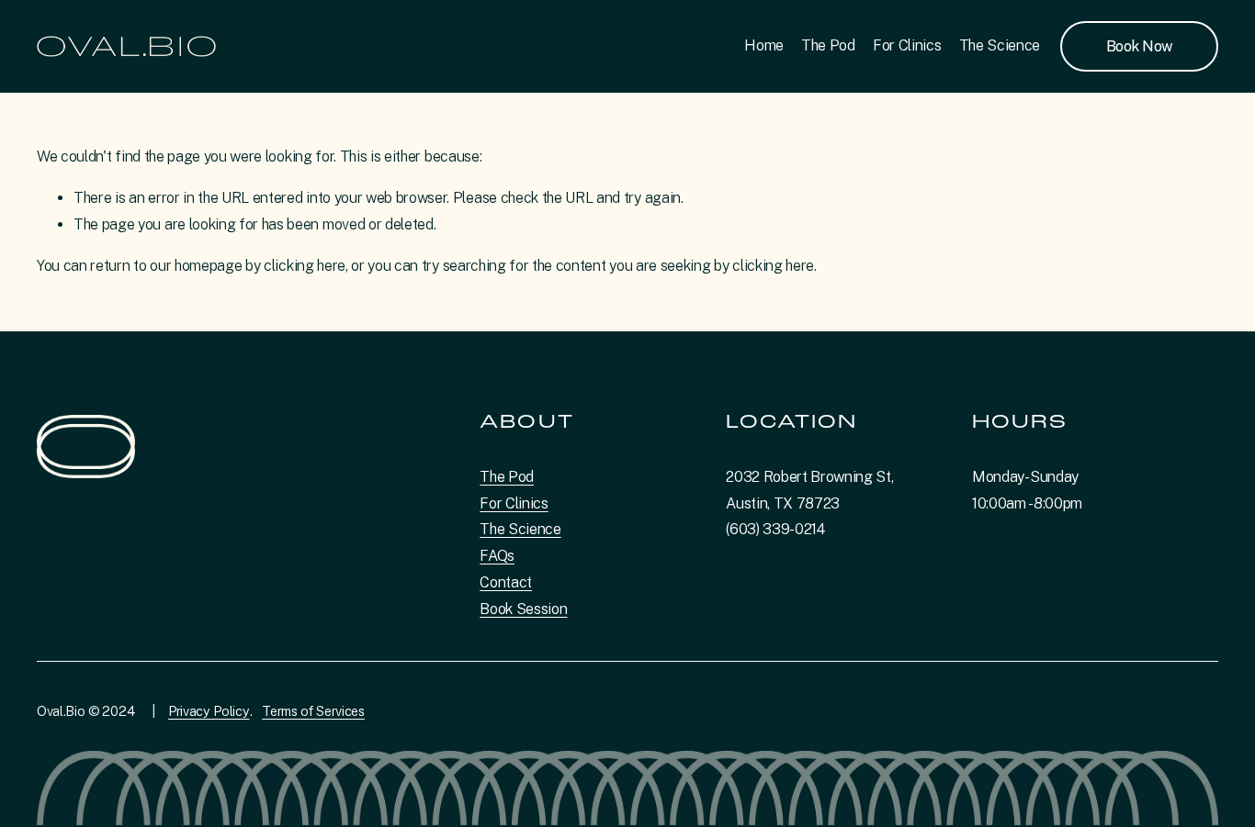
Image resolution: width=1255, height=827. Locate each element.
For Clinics (907, 45)
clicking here (304, 265)
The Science (999, 45)
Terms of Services (313, 711)
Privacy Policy (209, 711)
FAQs (497, 555)
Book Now (1139, 46)
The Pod (828, 45)
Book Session (523, 609)
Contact (506, 582)
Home (764, 45)
